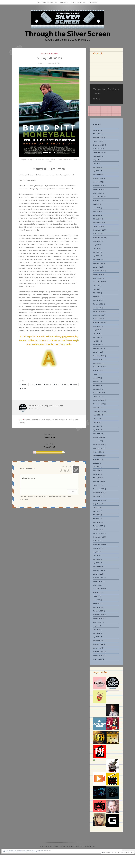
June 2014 (96, 629)
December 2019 (98, 400)
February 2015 (98, 611)
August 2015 (97, 592)
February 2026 (98, 137)
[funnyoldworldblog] (99, 683)
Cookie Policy (36, 851)
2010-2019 (44, 53)
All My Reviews (93, 2)
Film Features (64, 2)
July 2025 (96, 160)
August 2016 (97, 548)
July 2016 (96, 552)
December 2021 (98, 311)
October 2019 (97, 407)
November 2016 (98, 537)
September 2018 (98, 455)
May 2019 (96, 426)
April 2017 (96, 518)
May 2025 (96, 167)
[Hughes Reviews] (112, 710)
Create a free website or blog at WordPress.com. (54, 846)
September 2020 (98, 367)
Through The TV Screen (78, 2)
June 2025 (96, 163)
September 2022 (98, 282)
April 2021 (96, 341)
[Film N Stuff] (99, 778)
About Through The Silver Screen (47, 2)
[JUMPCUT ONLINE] (99, 724)
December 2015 (98, 578)
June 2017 (96, 511)
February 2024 (98, 222)
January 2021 (97, 352)
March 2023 (97, 259)
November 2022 (98, 274)
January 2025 (97, 182)
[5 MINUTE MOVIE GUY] (112, 779)
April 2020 (96, 385)
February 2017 (98, 526)
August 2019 (97, 415)
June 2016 (96, 555)
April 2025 (96, 171)
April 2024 (96, 215)
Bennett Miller (35, 419)
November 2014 (98, 618)
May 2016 (96, 559)
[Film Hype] (112, 793)
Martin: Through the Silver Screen (49, 405)
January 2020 (97, 396)
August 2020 (97, 370)
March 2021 (97, 344)
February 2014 (98, 644)
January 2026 (97, 141)
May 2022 (96, 293)
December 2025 (98, 145)
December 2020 (98, 356)
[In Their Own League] (112, 696)
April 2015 (96, 603)
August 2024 (97, 200)
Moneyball (64, 419)
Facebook (97, 53)
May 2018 (96, 470)
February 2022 (98, 304)
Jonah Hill (58, 419)
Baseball (27, 419)
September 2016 (98, 544)
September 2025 (98, 152)
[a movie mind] (99, 806)
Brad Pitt (51, 419)
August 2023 (97, 241)
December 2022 (98, 271)
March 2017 (97, 522)
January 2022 (97, 308)
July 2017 (96, 507)
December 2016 (98, 533)
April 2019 (96, 430)
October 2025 (97, 148)
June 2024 (96, 208)
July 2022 (96, 285)
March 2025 (97, 174)
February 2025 (98, 178)
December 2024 (98, 185)
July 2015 (96, 596)
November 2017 (98, 492)
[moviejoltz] (112, 807)
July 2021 (96, 330)
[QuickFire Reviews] (99, 738)
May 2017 (96, 515)
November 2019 (98, 404)
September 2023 (98, 237)
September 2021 (98, 322)
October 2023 (97, 233)
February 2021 (98, 348)
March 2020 (97, 389)
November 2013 (98, 655)
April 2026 (96, 130)
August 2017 (97, 504)
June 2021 (96, 333)
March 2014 (97, 640)
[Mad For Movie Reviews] (112, 738)
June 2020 (96, 378)
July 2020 (96, 374)
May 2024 (96, 211)
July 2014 (96, 626)
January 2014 (97, 648)
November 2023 (98, 230)
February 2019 (98, 437)
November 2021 (98, 315)
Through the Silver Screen (68, 33)
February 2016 (98, 570)
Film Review (53, 53)
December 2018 (98, 444)
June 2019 (96, 422)
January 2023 (97, 267)
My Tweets (96, 99)
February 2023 (98, 263)
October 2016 (97, 540)
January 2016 (97, 574)
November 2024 (98, 189)
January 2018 (97, 485)
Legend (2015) (49, 435)
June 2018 (96, 467)
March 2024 (97, 219)
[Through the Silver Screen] (112, 683)
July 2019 (96, 418)
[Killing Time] (112, 765)
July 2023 (96, 245)
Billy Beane (44, 419)
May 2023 (96, 252)
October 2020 (97, 363)
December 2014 (98, 614)
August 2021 (97, 326)
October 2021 (97, 319)
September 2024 (98, 197)
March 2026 (97, 134)
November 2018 (98, 448)
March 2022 (97, 300)
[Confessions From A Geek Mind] (112, 821)
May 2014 (96, 633)
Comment (72, 491)
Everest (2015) (49, 445)
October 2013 (97, 659)
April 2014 (96, 637)
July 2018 (96, 463)
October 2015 (97, 585)
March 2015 (97, 607)
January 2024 (97, 226)
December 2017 (98, 489)
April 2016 (96, 563)
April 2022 (96, 296)
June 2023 (96, 248)
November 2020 (98, 359)
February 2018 (98, 481)
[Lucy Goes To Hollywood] (112, 724)
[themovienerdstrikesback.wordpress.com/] (99, 765)
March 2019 (97, 433)
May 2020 (96, 382)
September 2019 (98, 411)
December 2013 (98, 651)
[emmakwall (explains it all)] (99, 820)
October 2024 (97, 193)
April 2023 (96, 256)
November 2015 (98, 581)
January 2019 (97, 441)
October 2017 (97, 496)
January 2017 (97, 529)
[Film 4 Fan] (99, 751)
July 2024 (96, 204)
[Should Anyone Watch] (99, 792)
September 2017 (98, 500)
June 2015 (96, 600)
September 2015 (98, 589)
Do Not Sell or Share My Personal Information (82, 846)
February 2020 (98, 393)
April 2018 (96, 474)
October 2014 (97, 622)
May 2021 (96, 337)
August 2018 (97, 459)
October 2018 (97, 452)
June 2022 (96, 289)
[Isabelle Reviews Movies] (99, 697)
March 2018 (97, 478)
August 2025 (97, 156)
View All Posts (33, 408)
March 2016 (97, 566)
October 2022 (97, 278)
